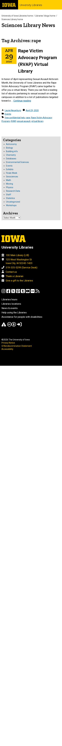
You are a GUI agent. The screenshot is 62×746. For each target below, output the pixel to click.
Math (8, 180)
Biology (9, 148)
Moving (9, 184)
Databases (11, 158)
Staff (8, 194)
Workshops (11, 205)
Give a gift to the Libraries (19, 280)
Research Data (13, 191)
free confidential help (15, 117)
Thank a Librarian (14, 276)
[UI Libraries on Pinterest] (18, 292)
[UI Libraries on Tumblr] (23, 292)
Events (8, 114)
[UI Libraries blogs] (37, 292)
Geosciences (12, 176)
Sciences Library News (28, 25)
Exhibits (9, 169)
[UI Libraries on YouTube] (28, 292)
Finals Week (11, 173)
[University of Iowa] (9, 4)
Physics (9, 187)
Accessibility (7, 349)
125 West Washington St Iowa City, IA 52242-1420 (19, 261)
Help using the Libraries (14, 312)
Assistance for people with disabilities (22, 316)
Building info (12, 151)
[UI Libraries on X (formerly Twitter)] (13, 292)
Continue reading (22, 100)
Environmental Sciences (17, 162)
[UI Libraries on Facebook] (8, 292)
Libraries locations (11, 303)
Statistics (10, 198)
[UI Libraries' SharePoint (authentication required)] (19, 325)
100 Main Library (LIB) (17, 255)
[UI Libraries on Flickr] (33, 292)
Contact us (11, 271)
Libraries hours (9, 299)
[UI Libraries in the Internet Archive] (4, 325)
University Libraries (31, 5)
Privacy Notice (8, 343)
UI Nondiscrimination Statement (17, 346)
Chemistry (11, 155)
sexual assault (23, 121)
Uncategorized (13, 202)
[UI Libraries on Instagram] (3, 292)
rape (28, 117)
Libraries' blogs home (45, 16)
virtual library (37, 121)
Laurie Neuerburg (13, 110)
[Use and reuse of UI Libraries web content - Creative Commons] (11, 325)
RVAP (13, 121)
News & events (10, 308)
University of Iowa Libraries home (17, 16)
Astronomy (11, 144)
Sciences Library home (12, 19)
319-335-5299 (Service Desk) (21, 267)
